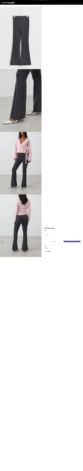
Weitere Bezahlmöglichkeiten (72, 242)
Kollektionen (6, 5)
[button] (79, 239)
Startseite (3, 5)
